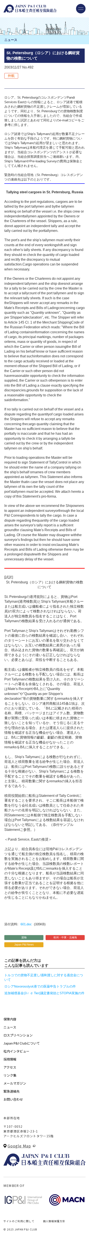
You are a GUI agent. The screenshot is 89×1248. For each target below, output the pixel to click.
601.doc (26, 924)
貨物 (24, 937)
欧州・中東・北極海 (65, 937)
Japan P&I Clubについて (21, 1043)
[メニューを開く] (81, 8)
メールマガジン (14, 1083)
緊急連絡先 (11, 1091)
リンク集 (9, 1075)
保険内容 (9, 1019)
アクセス (9, 1067)
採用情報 (9, 1059)
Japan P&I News (24, 944)
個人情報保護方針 (54, 1221)
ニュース (9, 1027)
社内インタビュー (16, 1051)
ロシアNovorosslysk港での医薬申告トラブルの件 (40, 986)
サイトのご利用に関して (18, 1221)
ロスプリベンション (18, 1035)
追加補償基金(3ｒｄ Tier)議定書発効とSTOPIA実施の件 (44, 993)
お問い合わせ (13, 1099)
